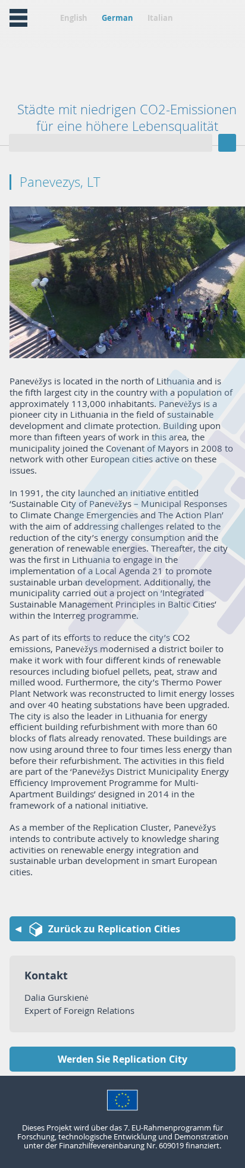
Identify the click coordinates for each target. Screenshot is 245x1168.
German (117, 17)
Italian (160, 17)
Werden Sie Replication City (122, 1059)
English (73, 17)
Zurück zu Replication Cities (114, 928)
